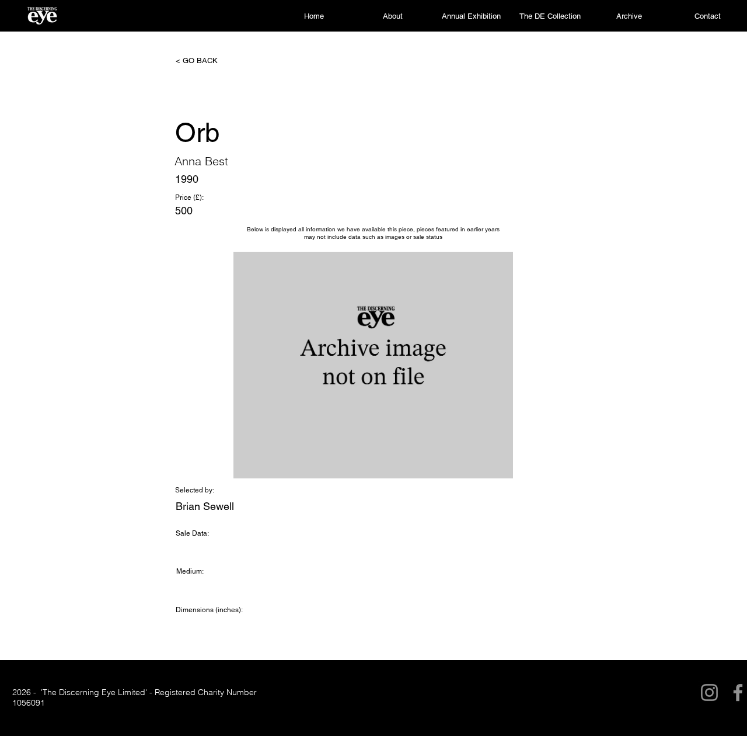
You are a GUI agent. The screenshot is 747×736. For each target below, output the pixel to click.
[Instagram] (709, 692)
